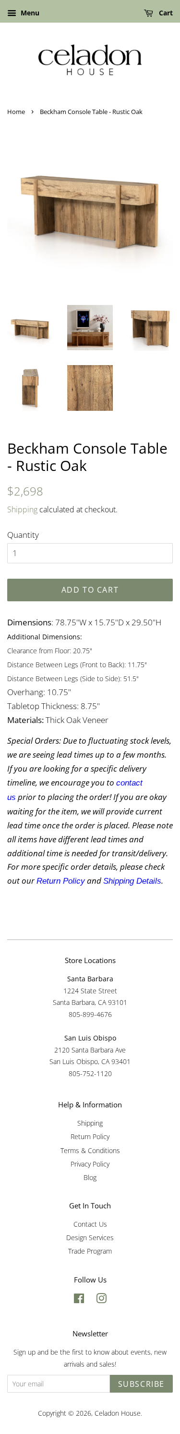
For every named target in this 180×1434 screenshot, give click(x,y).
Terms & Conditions (90, 1150)
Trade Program (90, 1251)
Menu (29, 12)
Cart (165, 12)
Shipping (22, 509)
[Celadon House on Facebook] (78, 1300)
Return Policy (90, 1136)
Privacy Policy (90, 1163)
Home (16, 111)
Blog (90, 1177)
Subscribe (141, 1384)
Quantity (23, 534)
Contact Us (90, 1224)
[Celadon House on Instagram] (101, 1300)
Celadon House (118, 1413)
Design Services (90, 1237)
